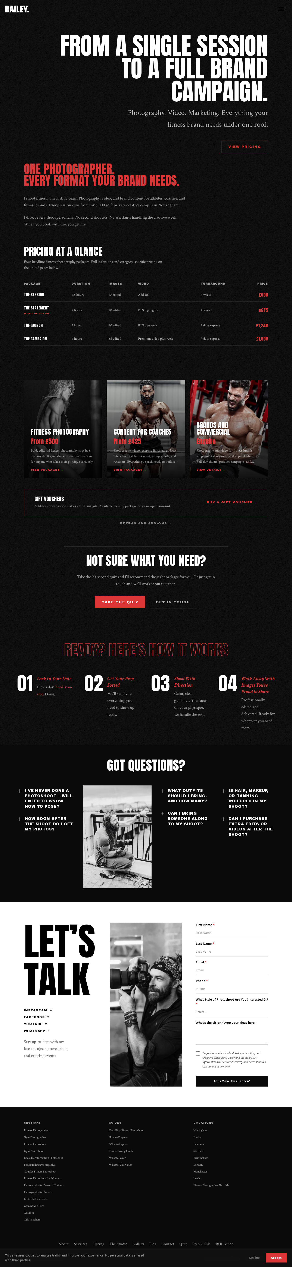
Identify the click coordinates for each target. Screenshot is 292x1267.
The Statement (36, 308)
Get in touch (173, 602)
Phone (202, 981)
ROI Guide (224, 1243)
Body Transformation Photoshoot (43, 1158)
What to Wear (117, 1158)
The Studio (118, 1243)
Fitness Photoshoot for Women (42, 1178)
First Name (205, 925)
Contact (167, 1243)
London (198, 1165)
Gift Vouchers (32, 1220)
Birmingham (200, 1158)
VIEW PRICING (244, 147)
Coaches (29, 1213)
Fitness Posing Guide (121, 1151)
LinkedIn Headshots (35, 1199)
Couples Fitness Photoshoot (40, 1172)
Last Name (205, 943)
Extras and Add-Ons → (146, 523)
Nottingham (200, 1130)
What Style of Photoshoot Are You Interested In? (232, 1001)
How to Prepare (118, 1137)
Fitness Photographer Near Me (211, 1185)
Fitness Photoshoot (35, 1144)
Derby (197, 1137)
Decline (254, 1258)
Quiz (183, 1243)
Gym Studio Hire (34, 1206)
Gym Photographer (35, 1137)
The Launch (33, 325)
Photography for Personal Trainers (44, 1185)
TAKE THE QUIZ (120, 602)
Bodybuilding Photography (39, 1165)
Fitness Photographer (36, 1130)
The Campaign (35, 339)
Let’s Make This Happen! (232, 1081)
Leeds (196, 1178)
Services (80, 1243)
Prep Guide (201, 1243)
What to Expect (118, 1144)
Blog (152, 1243)
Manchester (200, 1172)
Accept (276, 1258)
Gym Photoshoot (34, 1151)
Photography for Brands (38, 1192)
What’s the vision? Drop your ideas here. (225, 1023)
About (64, 1243)
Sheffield (198, 1151)
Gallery (138, 1243)
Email (201, 962)
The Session (34, 294)
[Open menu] (281, 9)
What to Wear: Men (120, 1165)
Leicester (198, 1144)
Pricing (98, 1243)
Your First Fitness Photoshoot (126, 1130)
